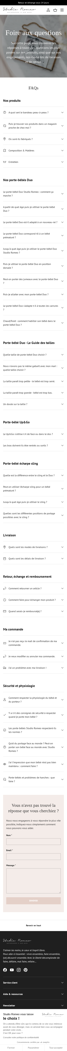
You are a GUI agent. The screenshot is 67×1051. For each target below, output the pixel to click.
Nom (8, 835)
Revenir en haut (33, 925)
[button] (55, 10)
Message (10, 865)
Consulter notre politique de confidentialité (21, 1037)
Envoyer (33, 900)
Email (8, 850)
